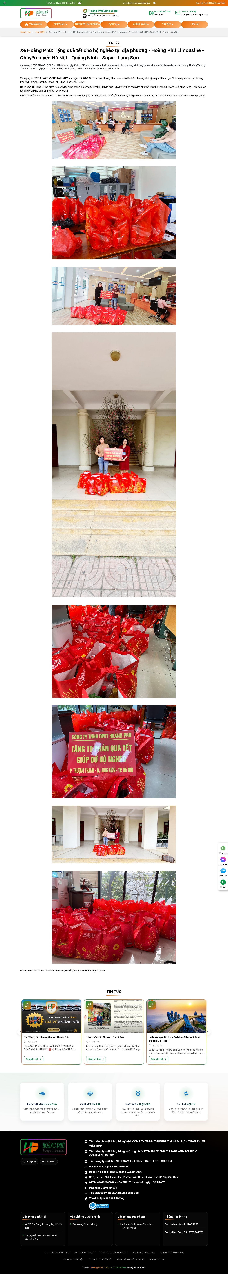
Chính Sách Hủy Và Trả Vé (57, 1253)
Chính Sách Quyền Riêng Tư (130, 1259)
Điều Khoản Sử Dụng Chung (113, 1253)
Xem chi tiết (32, 1059)
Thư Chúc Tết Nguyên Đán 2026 (105, 1037)
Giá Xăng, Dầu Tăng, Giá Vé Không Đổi (46, 1037)
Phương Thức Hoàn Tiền (100, 1259)
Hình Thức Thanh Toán (143, 1253)
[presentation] (20, 1032)
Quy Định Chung (157, 1259)
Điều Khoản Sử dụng (85, 1253)
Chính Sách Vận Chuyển (172, 1253)
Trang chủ (25, 32)
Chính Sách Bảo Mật (73, 1259)
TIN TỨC (39, 32)
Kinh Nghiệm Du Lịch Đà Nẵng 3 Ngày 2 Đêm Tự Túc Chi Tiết (175, 1039)
